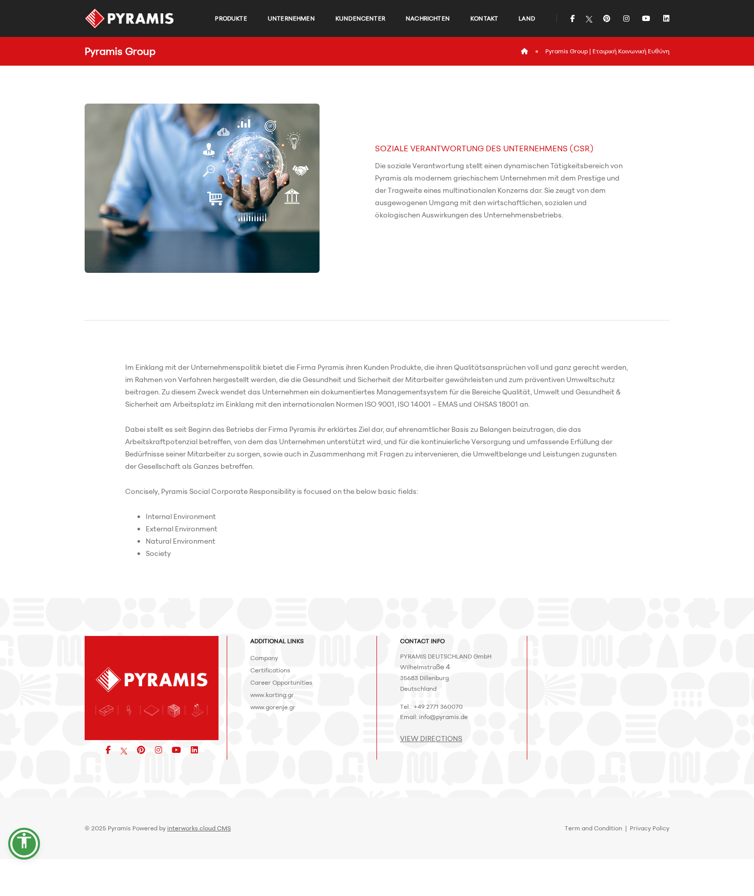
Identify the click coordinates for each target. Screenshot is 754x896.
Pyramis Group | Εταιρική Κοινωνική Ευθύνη (607, 51)
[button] (24, 844)
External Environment (181, 528)
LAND (527, 18)
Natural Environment (180, 540)
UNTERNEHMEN (291, 18)
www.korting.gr (272, 695)
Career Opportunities (281, 682)
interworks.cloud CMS (199, 828)
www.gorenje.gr (272, 707)
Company (264, 658)
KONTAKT (484, 18)
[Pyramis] (129, 18)
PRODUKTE (231, 18)
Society (158, 553)
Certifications (270, 670)
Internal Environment (181, 516)
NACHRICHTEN (428, 18)
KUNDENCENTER (360, 18)
